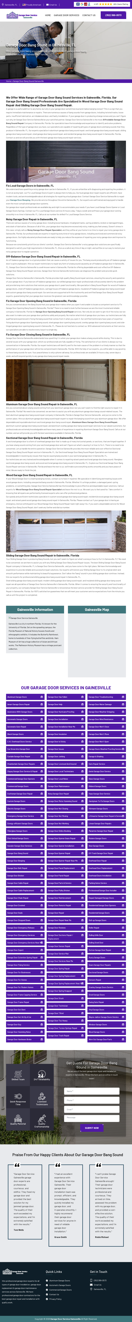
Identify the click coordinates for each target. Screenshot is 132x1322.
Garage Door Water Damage (100, 704)
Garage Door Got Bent (16, 1009)
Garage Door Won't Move (99, 734)
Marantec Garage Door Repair (101, 831)
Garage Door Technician (58, 1006)
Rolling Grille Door (96, 935)
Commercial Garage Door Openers (21, 779)
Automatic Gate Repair (16, 727)
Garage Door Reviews (57, 928)
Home (48, 15)
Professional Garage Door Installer (103, 890)
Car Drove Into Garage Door (18, 749)
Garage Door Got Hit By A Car (19, 1017)
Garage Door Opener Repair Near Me (63, 861)
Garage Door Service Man (58, 953)
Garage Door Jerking (56, 756)
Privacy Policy (55, 1299)
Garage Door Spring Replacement (61, 976)
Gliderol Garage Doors (97, 786)
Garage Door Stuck (56, 998)
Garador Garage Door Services (19, 846)
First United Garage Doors (18, 838)
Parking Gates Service (98, 883)
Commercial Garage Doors (17, 786)
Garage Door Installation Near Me (61, 727)
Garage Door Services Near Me (60, 961)
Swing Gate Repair (96, 1002)
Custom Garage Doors (16, 801)
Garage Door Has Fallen (57, 697)
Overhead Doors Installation (100, 875)
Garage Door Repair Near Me (59, 920)
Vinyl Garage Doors (96, 1009)
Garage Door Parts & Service (59, 883)
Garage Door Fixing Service (18, 965)
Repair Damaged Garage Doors (101, 898)
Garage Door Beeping (16, 861)
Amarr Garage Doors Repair (18, 704)
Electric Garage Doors (16, 808)
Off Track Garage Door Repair (101, 853)
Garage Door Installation (58, 719)
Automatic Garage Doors (17, 719)
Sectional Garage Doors (98, 972)
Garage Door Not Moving (58, 816)
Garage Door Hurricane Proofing (61, 712)
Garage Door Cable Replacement (20, 890)
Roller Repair (94, 928)
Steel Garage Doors (97, 995)
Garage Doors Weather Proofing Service (105, 749)
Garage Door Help (55, 704)
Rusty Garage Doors (97, 957)
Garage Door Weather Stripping (101, 712)
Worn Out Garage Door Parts (100, 1039)
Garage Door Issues (56, 749)
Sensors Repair (95, 980)
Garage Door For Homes (17, 980)
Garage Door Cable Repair (17, 883)
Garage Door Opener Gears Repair (62, 838)
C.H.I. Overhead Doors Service (19, 741)
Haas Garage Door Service (99, 794)
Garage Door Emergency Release (20, 928)
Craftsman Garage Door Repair (20, 794)
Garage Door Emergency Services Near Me (24, 942)
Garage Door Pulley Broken (59, 890)
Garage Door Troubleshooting (101, 697)
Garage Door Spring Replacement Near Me (65, 983)
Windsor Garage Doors (98, 1024)
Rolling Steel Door (96, 942)
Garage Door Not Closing (58, 808)
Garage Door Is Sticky (57, 741)
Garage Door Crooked (16, 905)
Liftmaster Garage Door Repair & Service (105, 816)
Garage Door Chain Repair (17, 898)
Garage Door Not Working (58, 823)
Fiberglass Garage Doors (17, 831)
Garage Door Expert (15, 950)
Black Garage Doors (15, 734)
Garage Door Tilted (56, 1013)
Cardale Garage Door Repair (18, 756)
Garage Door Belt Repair (17, 868)
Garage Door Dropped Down (18, 920)
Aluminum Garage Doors (17, 697)
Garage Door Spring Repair (59, 968)
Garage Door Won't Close (99, 727)
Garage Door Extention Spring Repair (22, 957)
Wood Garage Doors (97, 1032)
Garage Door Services (66, 15)
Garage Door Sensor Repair (59, 946)
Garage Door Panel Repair (58, 875)
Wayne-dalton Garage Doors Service (104, 1017)
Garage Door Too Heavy (57, 1020)
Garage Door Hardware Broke (19, 1039)
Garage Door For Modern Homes (20, 987)
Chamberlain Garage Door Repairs (21, 764)
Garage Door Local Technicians (61, 771)
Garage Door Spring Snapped (60, 991)
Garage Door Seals (15, 913)
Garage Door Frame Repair (18, 1002)
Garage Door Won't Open (99, 741)
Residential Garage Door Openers (102, 905)
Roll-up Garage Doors (97, 920)
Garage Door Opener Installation (61, 846)
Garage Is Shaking (96, 756)
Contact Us (89, 15)
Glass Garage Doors (97, 779)
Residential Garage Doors (99, 913)
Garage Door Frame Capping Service (22, 995)
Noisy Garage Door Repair (58, 794)
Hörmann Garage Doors (98, 808)
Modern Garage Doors (97, 838)
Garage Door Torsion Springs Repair (62, 1028)
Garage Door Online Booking (59, 831)
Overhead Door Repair (98, 861)
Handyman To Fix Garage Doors (101, 801)
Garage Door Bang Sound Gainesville (28, 81)
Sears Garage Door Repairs (100, 965)
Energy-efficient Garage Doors (20, 823)
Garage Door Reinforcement (59, 898)
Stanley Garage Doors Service (101, 987)
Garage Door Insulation (57, 734)
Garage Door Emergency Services (21, 935)
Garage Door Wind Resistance (101, 719)
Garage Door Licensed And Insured (62, 764)
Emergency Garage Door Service (20, 816)
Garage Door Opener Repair (59, 853)
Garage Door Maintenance (58, 786)
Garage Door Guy (14, 1024)
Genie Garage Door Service (100, 771)
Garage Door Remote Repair (59, 905)
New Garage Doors (96, 846)
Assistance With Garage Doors (19, 712)
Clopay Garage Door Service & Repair (22, 771)
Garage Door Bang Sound (17, 853)
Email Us (53, 4)
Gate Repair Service (97, 764)
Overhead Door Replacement (100, 868)
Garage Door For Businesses (19, 972)
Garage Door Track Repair (58, 1035)
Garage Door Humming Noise (19, 1032)
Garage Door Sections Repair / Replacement (60, 937)
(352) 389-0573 (113, 15)
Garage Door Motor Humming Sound (62, 801)
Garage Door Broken (15, 875)
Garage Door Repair (56, 913)
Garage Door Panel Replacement (61, 868)
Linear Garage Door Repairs (100, 823)
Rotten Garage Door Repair (100, 950)
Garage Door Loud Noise (58, 779)
